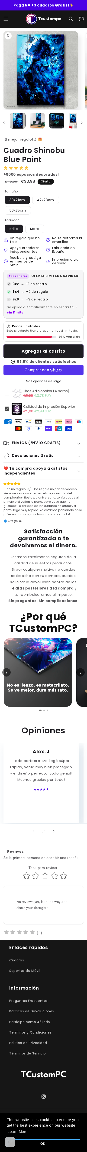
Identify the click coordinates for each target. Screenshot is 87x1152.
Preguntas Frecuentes (28, 1000)
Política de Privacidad (28, 1043)
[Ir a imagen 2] (44, 710)
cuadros (45, 5)
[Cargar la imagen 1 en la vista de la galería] (17, 120)
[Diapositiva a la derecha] (82, 123)
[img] (19, 933)
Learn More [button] (17, 1132)
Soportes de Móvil (24, 970)
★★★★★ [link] (41, 789)
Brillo (14, 228)
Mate (34, 228)
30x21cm (17, 200)
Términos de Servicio (27, 1053)
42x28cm (45, 200)
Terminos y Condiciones (30, 1032)
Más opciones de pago (43, 381)
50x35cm (18, 210)
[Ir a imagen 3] (47, 710)
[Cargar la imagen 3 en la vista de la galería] (56, 120)
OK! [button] (43, 1143)
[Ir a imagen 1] (40, 710)
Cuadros (16, 960)
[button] (6, 19)
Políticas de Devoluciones (31, 1011)
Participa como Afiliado (29, 1022)
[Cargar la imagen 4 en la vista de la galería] (76, 120)
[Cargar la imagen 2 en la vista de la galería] (37, 120)
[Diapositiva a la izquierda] (33, 831)
